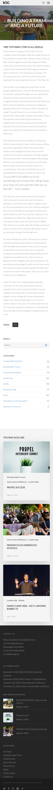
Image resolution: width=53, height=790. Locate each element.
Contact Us (8, 776)
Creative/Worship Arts (12, 361)
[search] (43, 2)
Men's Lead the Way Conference (35, 686)
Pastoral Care (9, 766)
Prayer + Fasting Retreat (35, 679)
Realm (6, 769)
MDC (15, 325)
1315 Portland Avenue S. (13, 643)
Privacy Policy (9, 773)
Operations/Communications (15, 401)
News (5, 395)
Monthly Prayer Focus (12, 755)
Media (6, 384)
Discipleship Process (12, 367)
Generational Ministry (12, 372)
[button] (48, 2)
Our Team (7, 751)
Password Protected (12, 406)
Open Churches (9, 762)
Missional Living (9, 389)
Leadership (26, 14)
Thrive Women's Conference (33, 682)
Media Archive (9, 759)
